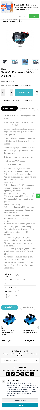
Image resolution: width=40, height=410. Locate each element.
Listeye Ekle (7, 100)
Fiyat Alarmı (29, 100)
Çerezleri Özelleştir (20, 400)
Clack (3, 69)
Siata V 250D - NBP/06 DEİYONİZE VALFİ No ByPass (8, 332)
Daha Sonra (22, 16)
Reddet (32, 389)
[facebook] (8, 374)
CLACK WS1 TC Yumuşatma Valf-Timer (13, 21)
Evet (34, 16)
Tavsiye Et (17, 100)
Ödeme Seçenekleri (27, 108)
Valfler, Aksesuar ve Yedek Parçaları (13, 19)
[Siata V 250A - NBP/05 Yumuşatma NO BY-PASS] (30, 319)
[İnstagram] (27, 374)
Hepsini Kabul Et (20, 405)
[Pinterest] (22, 374)
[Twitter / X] (13, 374)
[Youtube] (18, 374)
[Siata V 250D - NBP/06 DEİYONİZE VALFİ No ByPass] (9, 319)
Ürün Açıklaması (9, 108)
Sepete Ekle (24, 92)
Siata (3, 329)
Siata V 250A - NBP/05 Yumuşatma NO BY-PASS (30, 331)
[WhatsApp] (32, 374)
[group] (20, 40)
